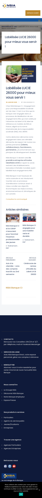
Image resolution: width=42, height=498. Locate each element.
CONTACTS (8, 339)
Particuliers (8, 417)
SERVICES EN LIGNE (11, 352)
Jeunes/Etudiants (11, 424)
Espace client (33, 13)
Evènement (12, 246)
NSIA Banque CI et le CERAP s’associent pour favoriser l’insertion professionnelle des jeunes (12, 234)
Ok (21, 494)
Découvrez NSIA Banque (13, 393)
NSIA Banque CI (28, 102)
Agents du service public (14, 421)
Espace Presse (10, 400)
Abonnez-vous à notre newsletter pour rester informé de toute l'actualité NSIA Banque (20, 370)
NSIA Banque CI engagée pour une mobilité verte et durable (29, 230)
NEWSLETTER (9, 365)
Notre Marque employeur (14, 397)
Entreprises (8, 428)
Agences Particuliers (12, 445)
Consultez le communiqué (16, 199)
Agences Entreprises (12, 448)
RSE (7, 248)
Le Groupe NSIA (10, 390)
